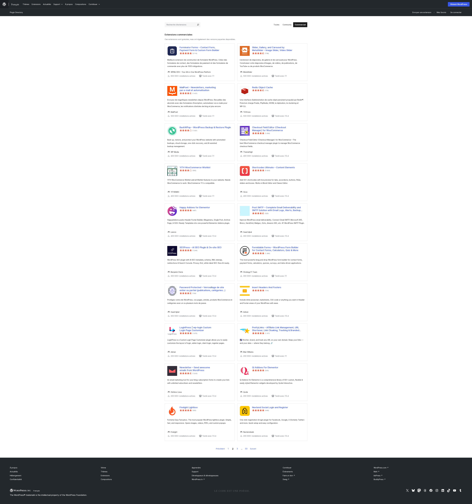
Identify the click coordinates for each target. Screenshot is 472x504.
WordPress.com (381, 468)
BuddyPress (380, 479)
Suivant (253, 449)
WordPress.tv (198, 479)
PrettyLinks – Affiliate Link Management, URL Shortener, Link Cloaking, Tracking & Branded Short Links (275, 329)
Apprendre (196, 468)
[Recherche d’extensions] (198, 24)
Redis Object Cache (262, 87)
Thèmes (104, 472)
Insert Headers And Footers (266, 287)
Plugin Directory (16, 12)
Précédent (220, 449)
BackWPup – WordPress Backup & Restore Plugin (205, 127)
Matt (376, 472)
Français (36, 491)
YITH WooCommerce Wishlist (195, 167)
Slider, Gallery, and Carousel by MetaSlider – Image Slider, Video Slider (272, 49)
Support (195, 472)
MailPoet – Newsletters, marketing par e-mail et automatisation (198, 89)
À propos (13, 468)
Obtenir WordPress (458, 4)
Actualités (14, 472)
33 (246, 448)
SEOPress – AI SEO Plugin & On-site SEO (200, 247)
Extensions (105, 475)
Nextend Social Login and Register (270, 407)
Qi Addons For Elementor (265, 367)
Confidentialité (16, 479)
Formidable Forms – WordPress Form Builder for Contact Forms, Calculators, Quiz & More (275, 249)
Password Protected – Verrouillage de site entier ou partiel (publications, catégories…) (202, 288)
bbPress (378, 475)
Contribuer (287, 468)
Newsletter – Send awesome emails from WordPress (195, 369)
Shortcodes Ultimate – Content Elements (273, 167)
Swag (286, 479)
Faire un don (289, 475)
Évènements (288, 472)
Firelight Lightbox (189, 407)
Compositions (106, 479)
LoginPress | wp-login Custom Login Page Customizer (195, 329)
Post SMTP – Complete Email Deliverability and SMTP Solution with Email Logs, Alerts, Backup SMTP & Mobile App (276, 209)
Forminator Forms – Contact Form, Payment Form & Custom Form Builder (199, 49)
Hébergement (15, 475)
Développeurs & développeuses (205, 475)
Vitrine (103, 468)
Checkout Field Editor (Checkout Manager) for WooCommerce (269, 128)
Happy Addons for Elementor (195, 207)
